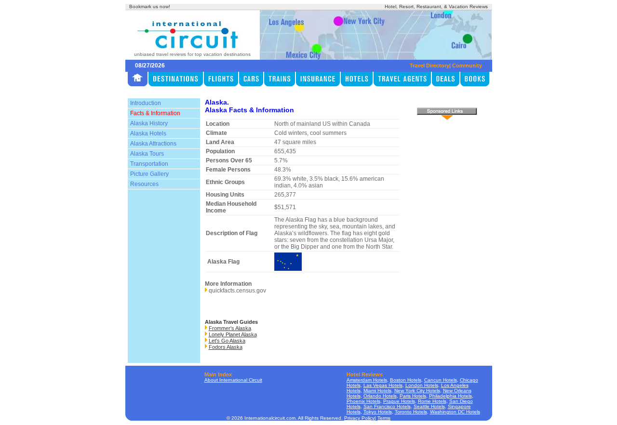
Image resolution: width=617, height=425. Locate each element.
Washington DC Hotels (455, 411)
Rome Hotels (432, 401)
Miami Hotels (377, 390)
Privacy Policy (359, 418)
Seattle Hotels (429, 406)
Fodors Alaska (225, 347)
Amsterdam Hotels (367, 380)
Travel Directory (429, 65)
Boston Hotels (405, 380)
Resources (144, 184)
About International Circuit (233, 380)
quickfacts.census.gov (237, 290)
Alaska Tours (147, 153)
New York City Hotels (417, 390)
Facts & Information (155, 113)
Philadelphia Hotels (450, 395)
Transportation (149, 163)
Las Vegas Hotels (382, 385)
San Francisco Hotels (387, 406)
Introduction (145, 103)
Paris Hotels (413, 395)
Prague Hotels (399, 401)
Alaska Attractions (153, 143)
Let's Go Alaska (227, 341)
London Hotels (421, 385)
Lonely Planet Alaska (233, 334)
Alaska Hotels (148, 133)
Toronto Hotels (411, 411)
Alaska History (149, 123)
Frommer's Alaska (230, 328)
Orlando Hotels (380, 395)
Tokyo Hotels (377, 411)
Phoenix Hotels (363, 401)
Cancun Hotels (440, 380)
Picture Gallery (149, 174)
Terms (383, 418)
